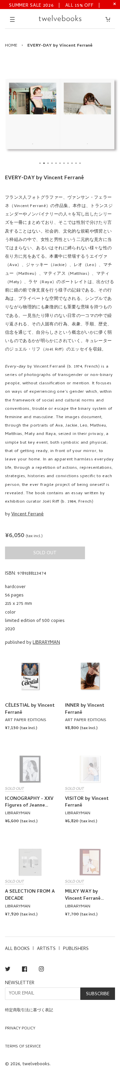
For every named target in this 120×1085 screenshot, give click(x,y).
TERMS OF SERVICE (23, 1046)
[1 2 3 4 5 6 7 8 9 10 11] (60, 114)
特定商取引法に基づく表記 (29, 1010)
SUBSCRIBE (97, 994)
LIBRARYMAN (46, 643)
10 (76, 163)
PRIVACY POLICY (20, 1028)
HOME (11, 45)
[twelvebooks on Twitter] (7, 970)
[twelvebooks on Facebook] (24, 970)
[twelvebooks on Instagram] (41, 970)
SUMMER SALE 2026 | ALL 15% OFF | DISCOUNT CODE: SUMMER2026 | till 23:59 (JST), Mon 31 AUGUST (55, 5)
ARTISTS (46, 949)
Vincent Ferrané (27, 514)
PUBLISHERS (76, 949)
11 (80, 163)
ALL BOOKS (17, 949)
